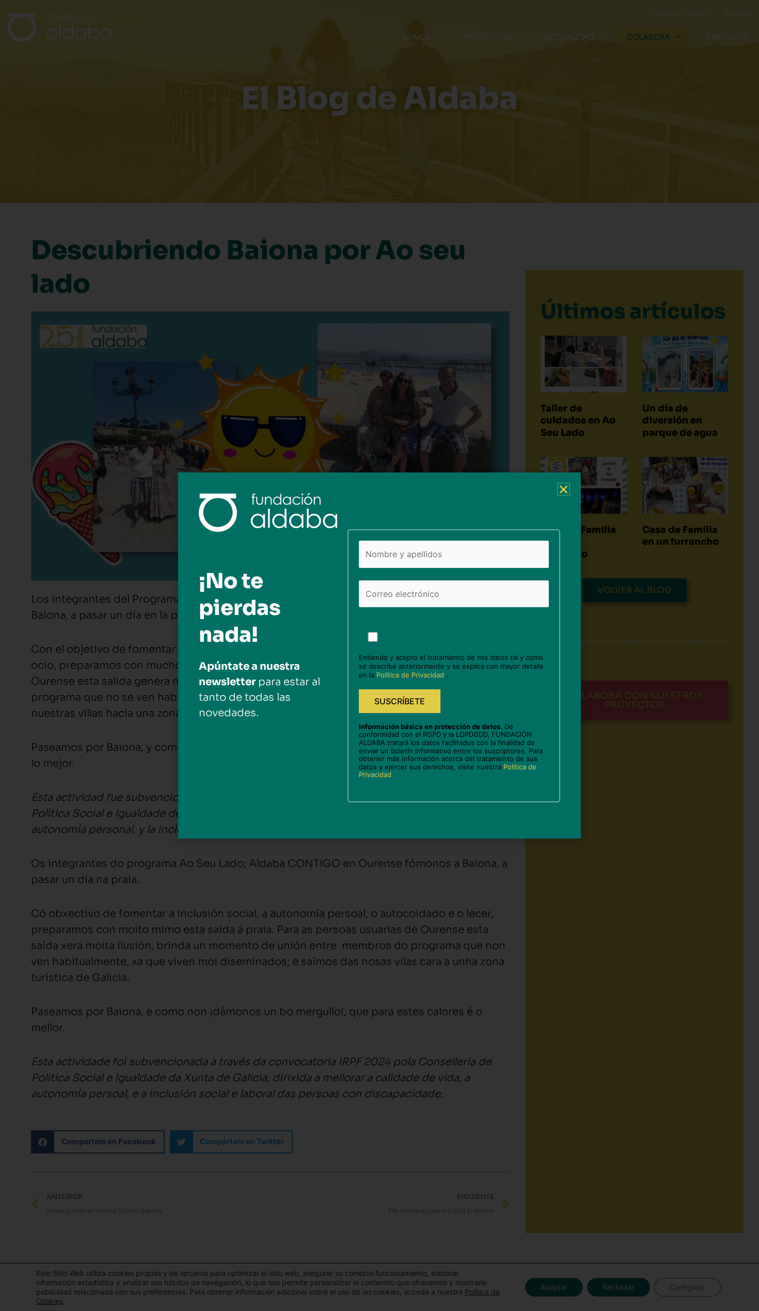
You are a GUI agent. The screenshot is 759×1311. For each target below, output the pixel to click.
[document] (379, 655)
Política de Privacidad (411, 675)
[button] (563, 489)
